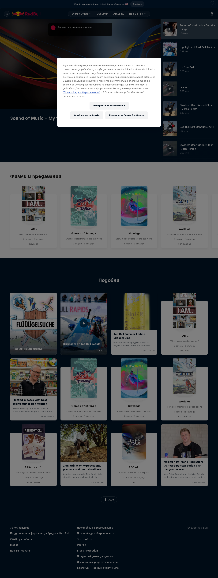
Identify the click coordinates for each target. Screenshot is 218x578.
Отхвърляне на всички (87, 115)
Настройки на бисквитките (109, 105)
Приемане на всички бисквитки (126, 115)
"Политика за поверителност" (81, 92)
